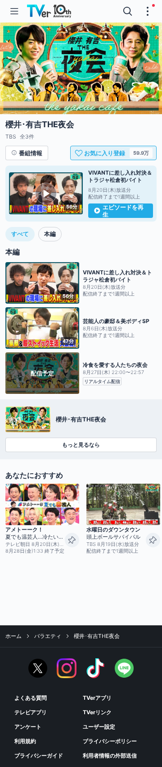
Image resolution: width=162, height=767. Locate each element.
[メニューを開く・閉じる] (147, 11)
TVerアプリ (97, 697)
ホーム (13, 636)
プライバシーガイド (38, 755)
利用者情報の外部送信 (110, 755)
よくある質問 (30, 697)
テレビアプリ (30, 712)
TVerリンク (97, 712)
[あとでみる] (72, 540)
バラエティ (47, 636)
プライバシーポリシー (110, 741)
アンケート (27, 726)
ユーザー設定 (99, 726)
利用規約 (25, 741)
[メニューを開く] (14, 11)
